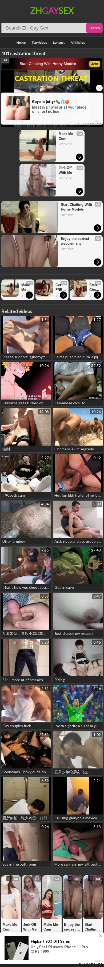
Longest (59, 42)
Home (21, 42)
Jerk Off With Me (66, 170)
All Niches (78, 42)
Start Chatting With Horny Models (48, 63)
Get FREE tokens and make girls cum (60, 287)
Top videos (39, 42)
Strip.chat (65, 144)
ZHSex (52, 10)
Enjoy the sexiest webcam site (75, 241)
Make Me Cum (66, 136)
